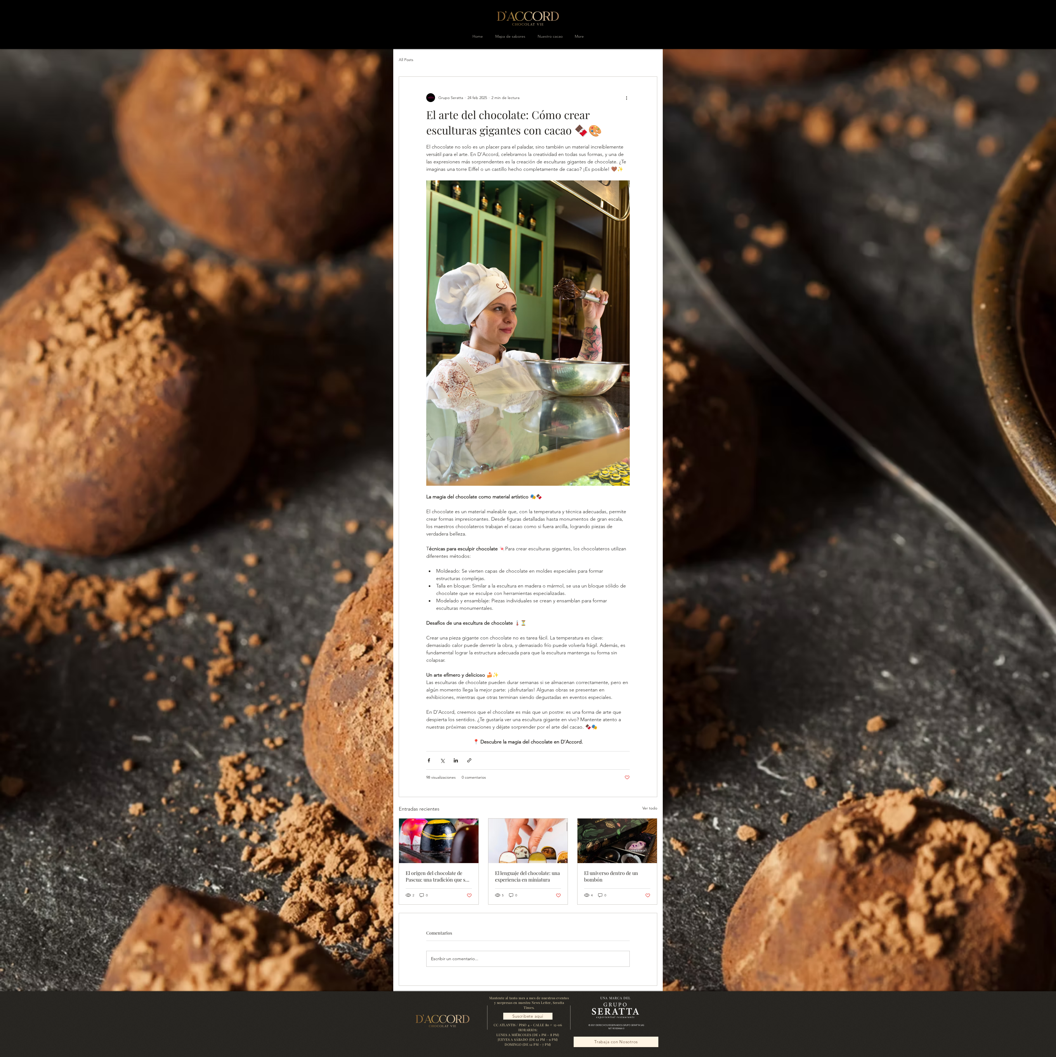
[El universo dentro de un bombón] (617, 841)
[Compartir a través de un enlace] (469, 760)
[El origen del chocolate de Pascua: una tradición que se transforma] (439, 841)
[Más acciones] (626, 97)
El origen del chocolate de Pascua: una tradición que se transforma (437, 876)
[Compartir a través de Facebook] (428, 760)
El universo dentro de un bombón (611, 876)
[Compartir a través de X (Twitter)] (442, 760)
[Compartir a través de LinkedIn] (455, 760)
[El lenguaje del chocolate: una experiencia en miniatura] (528, 841)
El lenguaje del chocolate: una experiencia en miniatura (527, 876)
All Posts (406, 59)
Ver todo (649, 808)
